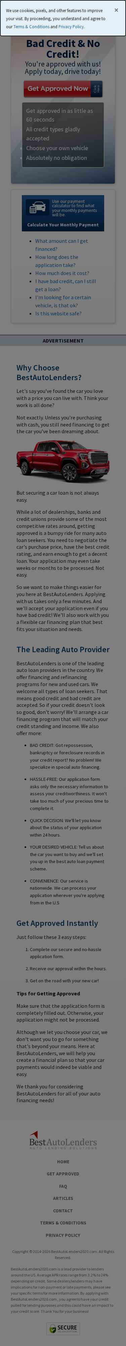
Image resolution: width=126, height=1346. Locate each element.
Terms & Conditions (31, 26)
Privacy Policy (71, 26)
